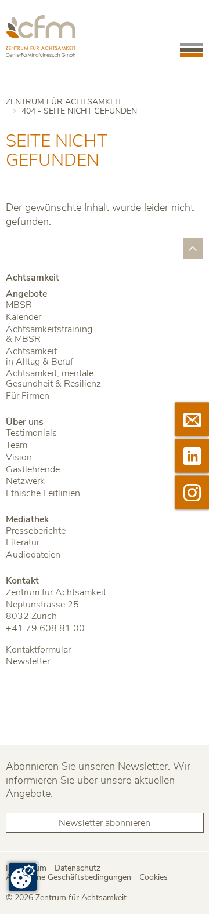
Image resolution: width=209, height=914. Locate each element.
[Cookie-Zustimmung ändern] (23, 877)
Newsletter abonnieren (104, 823)
